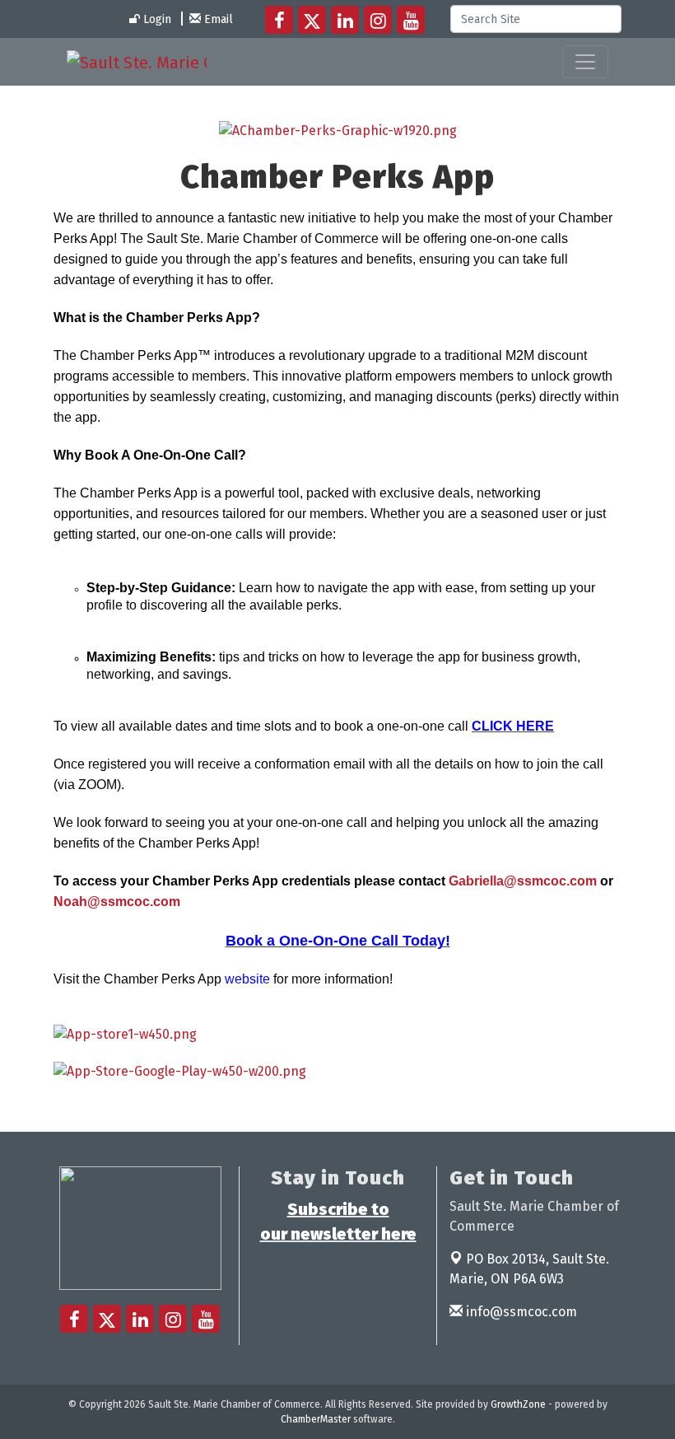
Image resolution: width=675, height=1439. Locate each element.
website (247, 979)
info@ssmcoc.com (520, 1312)
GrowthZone (518, 1404)
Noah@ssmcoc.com (117, 902)
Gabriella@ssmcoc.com (523, 881)
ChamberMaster (316, 1419)
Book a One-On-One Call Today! (338, 940)
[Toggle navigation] (585, 61)
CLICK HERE (513, 726)
